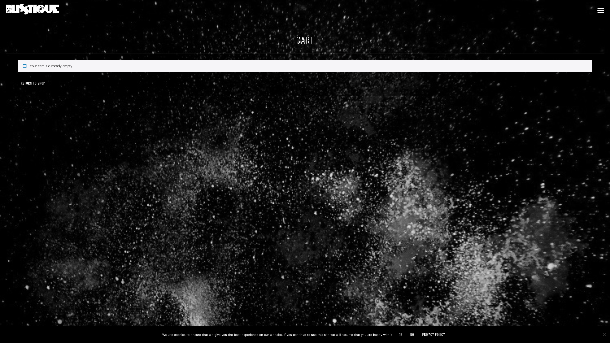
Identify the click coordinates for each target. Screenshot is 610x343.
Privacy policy (433, 334)
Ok (400, 334)
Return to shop (33, 83)
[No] (604, 334)
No (412, 334)
